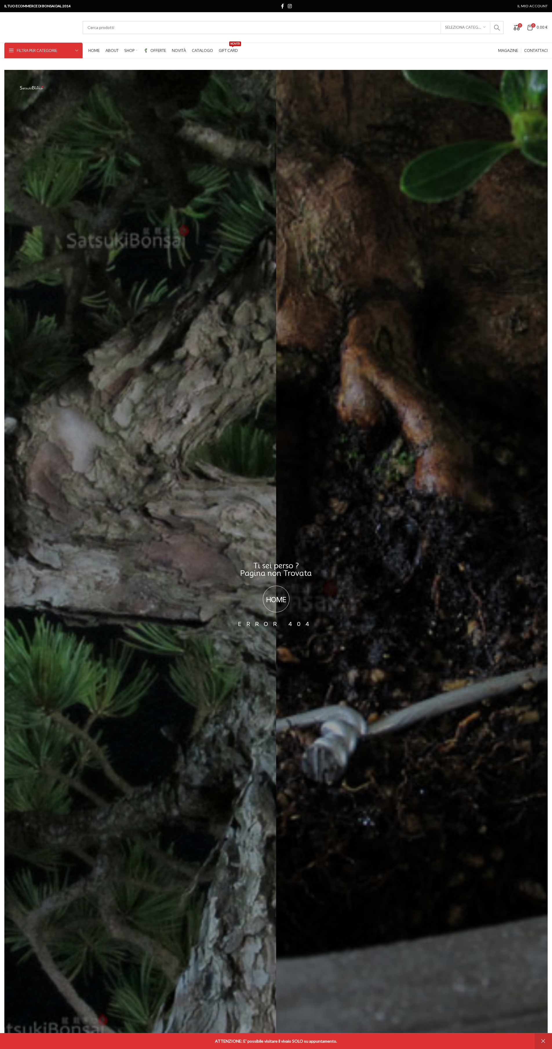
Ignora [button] (543, 1041)
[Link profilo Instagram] (290, 6)
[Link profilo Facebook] (282, 6)
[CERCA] (497, 27)
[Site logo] (40, 26)
